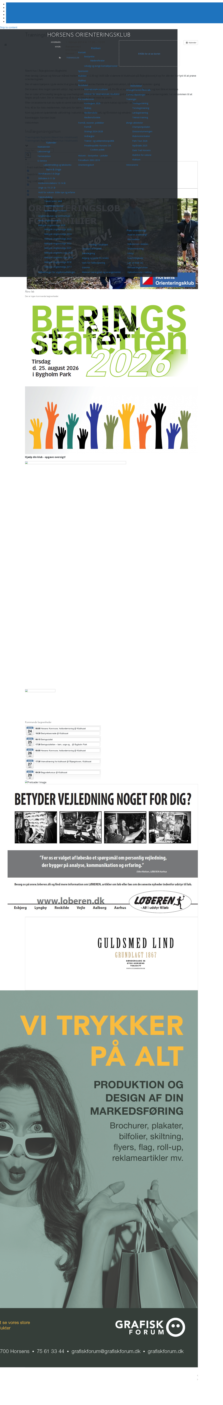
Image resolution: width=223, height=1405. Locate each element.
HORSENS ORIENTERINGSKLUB (88, 35)
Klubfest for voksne (141, 155)
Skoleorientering (135, 248)
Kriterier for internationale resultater (102, 94)
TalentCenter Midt (53, 201)
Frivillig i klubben (98, 244)
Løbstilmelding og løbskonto (57, 164)
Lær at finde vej (135, 262)
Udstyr (130, 253)
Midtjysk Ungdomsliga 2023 (57, 238)
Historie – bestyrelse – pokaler (93, 155)
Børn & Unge (53, 169)
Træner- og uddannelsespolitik (99, 140)
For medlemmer (86, 99)
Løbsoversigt (43, 151)
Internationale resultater (96, 89)
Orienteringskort (86, 164)
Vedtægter (89, 136)
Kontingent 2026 (92, 103)
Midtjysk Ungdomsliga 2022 (57, 243)
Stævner (86, 267)
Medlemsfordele (92, 117)
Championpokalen (141, 126)
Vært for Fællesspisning (93, 262)
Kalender (51, 142)
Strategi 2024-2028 (93, 131)
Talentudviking (45, 197)
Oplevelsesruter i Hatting (139, 272)
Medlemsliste (90, 112)
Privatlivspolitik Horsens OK (97, 145)
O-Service (42, 160)
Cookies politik (97, 149)
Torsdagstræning (140, 108)
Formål (87, 126)
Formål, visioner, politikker (91, 122)
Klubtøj (87, 108)
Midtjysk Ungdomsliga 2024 (57, 234)
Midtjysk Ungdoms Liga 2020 (58, 252)
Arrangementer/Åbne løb (138, 89)
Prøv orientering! (136, 230)
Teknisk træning (140, 117)
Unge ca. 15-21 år (47, 187)
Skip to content (8, 27)
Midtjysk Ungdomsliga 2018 (57, 262)
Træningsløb (72, 57)
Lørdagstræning (140, 112)
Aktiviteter (136, 85)
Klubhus (82, 80)
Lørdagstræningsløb (92, 248)
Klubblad (82, 75)
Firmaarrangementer (137, 267)
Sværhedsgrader (135, 258)
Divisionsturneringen (142, 131)
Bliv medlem (133, 239)
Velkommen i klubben (137, 244)
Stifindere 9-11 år (46, 178)
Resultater (83, 85)
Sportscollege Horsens (55, 210)
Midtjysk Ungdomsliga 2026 (51, 225)
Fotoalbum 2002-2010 (89, 160)
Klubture (136, 159)
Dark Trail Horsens (141, 150)
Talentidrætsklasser (54, 205)
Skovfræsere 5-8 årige (49, 173)
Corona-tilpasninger (135, 94)
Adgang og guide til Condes (95, 258)
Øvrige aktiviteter (134, 122)
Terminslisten (44, 156)
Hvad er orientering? (137, 234)
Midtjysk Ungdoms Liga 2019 (58, 257)
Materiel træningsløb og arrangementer (101, 272)
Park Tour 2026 (139, 140)
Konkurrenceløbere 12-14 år (52, 183)
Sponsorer (83, 71)
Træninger (131, 99)
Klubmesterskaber (141, 136)
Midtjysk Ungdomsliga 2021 (57, 248)
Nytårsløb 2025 (139, 145)
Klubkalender (43, 146)
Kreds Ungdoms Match (49, 220)
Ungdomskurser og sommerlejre (54, 215)
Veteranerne (132, 164)
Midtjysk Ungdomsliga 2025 (57, 229)
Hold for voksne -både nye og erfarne (56, 192)
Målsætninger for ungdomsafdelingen (56, 272)
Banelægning (88, 253)
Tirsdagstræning (140, 103)
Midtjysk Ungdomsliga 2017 (57, 266)
